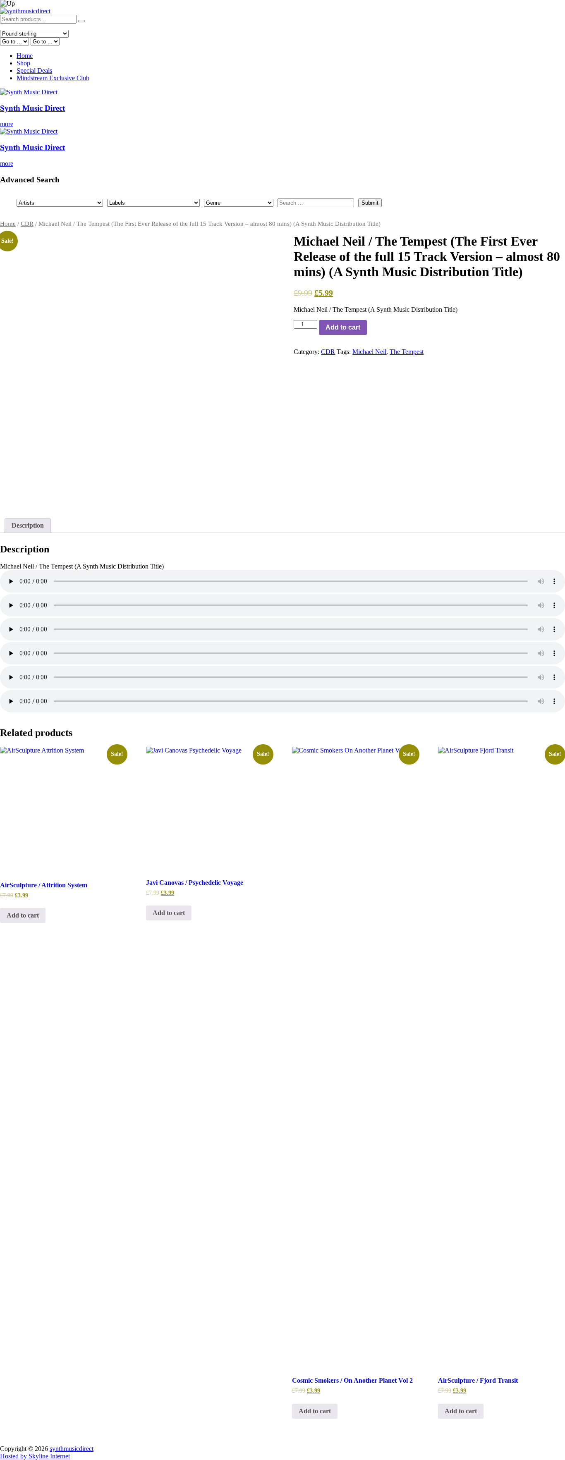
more (6, 123)
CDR (27, 223)
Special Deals (34, 70)
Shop (23, 63)
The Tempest (407, 351)
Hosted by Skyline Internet (35, 1456)
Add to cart (343, 327)
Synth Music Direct (32, 108)
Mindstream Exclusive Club (53, 77)
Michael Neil (369, 351)
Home (25, 55)
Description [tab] (28, 525)
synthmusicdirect (71, 1448)
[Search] (81, 21)
